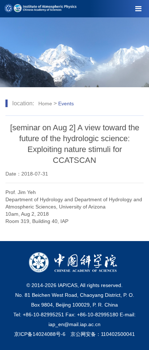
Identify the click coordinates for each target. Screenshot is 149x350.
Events (66, 103)
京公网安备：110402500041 (103, 334)
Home (45, 103)
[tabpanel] (74, 52)
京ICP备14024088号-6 (39, 334)
